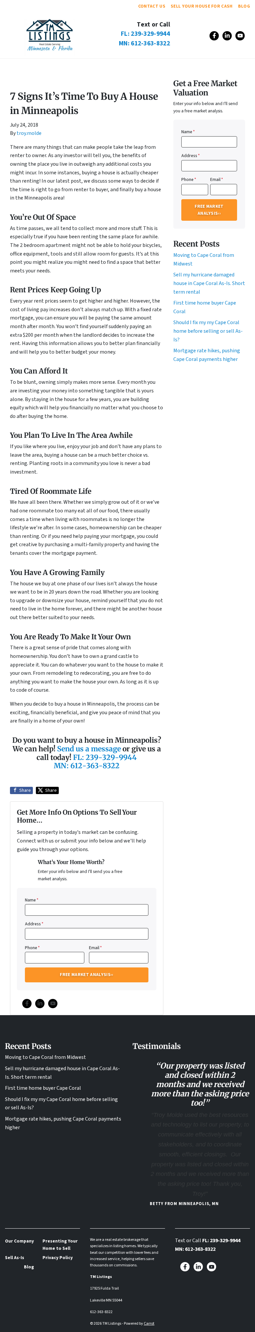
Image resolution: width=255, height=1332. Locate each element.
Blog (244, 6)
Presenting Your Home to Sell (60, 1244)
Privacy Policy (57, 1257)
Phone (32, 948)
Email (95, 948)
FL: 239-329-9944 (145, 33)
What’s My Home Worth (191, 66)
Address (34, 924)
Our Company (53, 66)
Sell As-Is (138, 66)
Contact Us (151, 6)
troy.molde (29, 133)
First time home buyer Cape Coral (43, 1088)
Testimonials (97, 66)
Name (32, 900)
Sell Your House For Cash (202, 6)
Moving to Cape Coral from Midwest (45, 1057)
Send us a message (90, 748)
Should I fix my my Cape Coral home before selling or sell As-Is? (208, 331)
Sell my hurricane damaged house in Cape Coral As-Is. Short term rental (209, 283)
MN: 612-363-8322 (144, 43)
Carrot (149, 1323)
